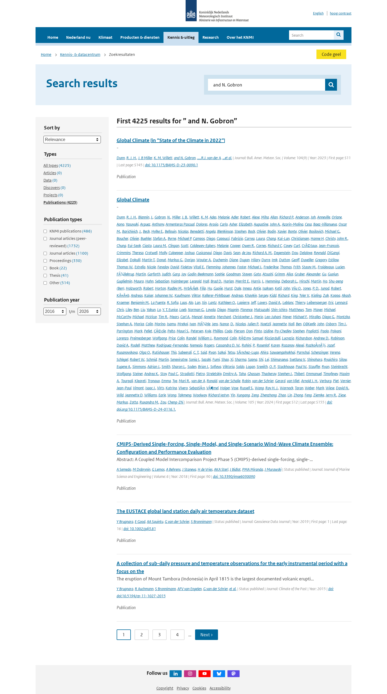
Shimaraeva (279, 359)
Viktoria (229, 366)
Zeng (255, 394)
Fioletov (186, 266)
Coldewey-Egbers (202, 245)
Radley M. (174, 288)
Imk (274, 259)
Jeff (253, 302)
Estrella (140, 266)
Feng (308, 394)
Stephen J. (285, 373)
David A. (275, 302)
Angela (211, 231)
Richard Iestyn (218, 394)
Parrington (125, 330)
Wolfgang (159, 338)
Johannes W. (164, 295)
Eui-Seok (134, 245)
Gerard (280, 380)
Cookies (199, 688)
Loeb (182, 309)
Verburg (325, 380)
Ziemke (318, 394)
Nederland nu (78, 37)
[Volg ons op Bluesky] (219, 673)
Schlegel (122, 359)
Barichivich (130, 231)
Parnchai (303, 352)
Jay (183, 273)
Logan (250, 366)
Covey (288, 245)
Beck (146, 231)
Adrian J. (153, 366)
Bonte (292, 231)
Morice (139, 323)
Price (172, 338)
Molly (163, 252)
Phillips (218, 330)
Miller (176, 217)
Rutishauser (160, 352)
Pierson (239, 330)
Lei (267, 359)
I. (263, 281)
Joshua (190, 252)
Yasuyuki (132, 224)
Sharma (240, 359)
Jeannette (279, 323)
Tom (308, 309)
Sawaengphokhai (282, 352)
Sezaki (206, 359)
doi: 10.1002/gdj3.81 (139, 528)
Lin (289, 394)
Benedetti (197, 231)
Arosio (213, 224)
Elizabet (122, 259)
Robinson (337, 338)
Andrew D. (321, 338)
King (294, 295)
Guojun (333, 273)
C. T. (196, 352)
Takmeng (184, 394)
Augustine (261, 224)
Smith (166, 366)
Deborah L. (289, 281)
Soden (191, 366)
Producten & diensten (140, 37)
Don (249, 330)
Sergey (263, 295)
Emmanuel (314, 373)
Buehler (146, 238)
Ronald (212, 380)
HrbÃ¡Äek (191, 288)
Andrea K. (151, 373)
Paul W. (301, 366)
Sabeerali (185, 352)
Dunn (121, 157)
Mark (138, 330)
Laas (183, 302)
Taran (299, 387)
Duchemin (220, 259)
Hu (209, 288)
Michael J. (255, 266)
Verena (335, 352)
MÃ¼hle (203, 323)
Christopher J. (243, 316)
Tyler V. (304, 295)
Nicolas (183, 231)
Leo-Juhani (273, 316)
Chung (121, 245)
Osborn (331, 323)
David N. (342, 387)
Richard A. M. (262, 252)
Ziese (342, 394)
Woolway (200, 394)
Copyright (164, 688)
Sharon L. (179, 366)
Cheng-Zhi (176, 402)
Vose (234, 387)
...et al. (227, 157)
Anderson (302, 217)
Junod (325, 288)
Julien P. (253, 323)
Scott (184, 245)
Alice (289, 273)
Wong (171, 394)
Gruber (300, 273)
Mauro (139, 281)
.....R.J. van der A (209, 157)
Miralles (315, 316)
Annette (209, 316)
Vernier (345, 380)
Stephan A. (124, 323)
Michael (329, 309)
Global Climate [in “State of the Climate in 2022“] (171, 140)
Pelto (171, 330)
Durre (265, 259)
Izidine (268, 330)
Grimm (280, 273)
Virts (160, 387)
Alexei (300, 345)
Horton (160, 288)
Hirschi (304, 281)
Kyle (208, 330)
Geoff (295, 259)
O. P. (272, 366)
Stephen (240, 231)
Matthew (148, 345)
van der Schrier (263, 380)
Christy (330, 238)
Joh (313, 217)
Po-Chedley (283, 330)
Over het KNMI (240, 37)
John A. (275, 224)
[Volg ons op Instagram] (190, 673)
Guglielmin (124, 281)
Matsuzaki (262, 309)
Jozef (331, 345)
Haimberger (179, 281)
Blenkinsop (225, 231)
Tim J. (342, 323)
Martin (141, 273)
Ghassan (253, 373)
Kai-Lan (283, 238)
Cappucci (223, 238)
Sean (236, 252)
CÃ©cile (160, 330)
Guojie (218, 288)
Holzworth (134, 288)
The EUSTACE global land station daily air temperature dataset (185, 511)
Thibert (299, 373)
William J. (205, 338)
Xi (231, 359)
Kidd (273, 295)
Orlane (337, 217)
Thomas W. (125, 266)
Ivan (193, 323)
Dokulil (135, 259)
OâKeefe (309, 323)
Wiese (330, 387)
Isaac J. (150, 387)
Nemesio (196, 345)
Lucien (340, 266)
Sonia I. (194, 359)
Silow (343, 359)
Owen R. (248, 245)
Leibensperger (317, 302)
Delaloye (306, 252)
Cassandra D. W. (228, 345)
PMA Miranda (252, 469)
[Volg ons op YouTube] (204, 673)
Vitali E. (199, 266)
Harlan (229, 281)
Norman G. (196, 309)
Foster (241, 266)
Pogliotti (312, 330)
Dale (237, 288)
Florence (246, 309)
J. (152, 217)
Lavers (262, 302)
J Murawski (273, 469)
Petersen (197, 330)
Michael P (184, 238)
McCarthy (124, 316)
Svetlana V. (298, 359)
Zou (163, 402)
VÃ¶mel (212, 387)
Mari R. (184, 380)
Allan (274, 217)
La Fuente (158, 302)
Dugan (245, 259)
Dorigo (190, 259)
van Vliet (293, 380)
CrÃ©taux (309, 245)
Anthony (158, 224)
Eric (331, 302)
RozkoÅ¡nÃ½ (316, 345)
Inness (247, 288)
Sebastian (162, 281)
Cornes (261, 245)
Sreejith (262, 366)
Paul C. (173, 373)
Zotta (134, 402)
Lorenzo (122, 338)
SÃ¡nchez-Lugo (248, 352)
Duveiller (307, 259)
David (174, 266)
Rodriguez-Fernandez (172, 345)
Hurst (228, 288)
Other (59, 282)
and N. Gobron (185, 157)
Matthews (296, 309)
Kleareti (140, 380)
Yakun (151, 309)
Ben (136, 309)
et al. (232, 588)
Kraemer (123, 302)
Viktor (196, 295)
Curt (297, 245)
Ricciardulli (272, 338)
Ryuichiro (331, 359)
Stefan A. (159, 238)
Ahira (264, 352)
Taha (242, 373)
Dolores (201, 224)
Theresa (137, 252)
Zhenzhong (268, 394)
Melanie (224, 217)
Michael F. (300, 316)
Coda (228, 330)
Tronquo (154, 380)
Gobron (160, 217)
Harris (255, 281)
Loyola (211, 309)
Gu (324, 273)
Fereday (163, 266)
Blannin (143, 217)
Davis (228, 252)
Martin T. (148, 259)
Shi (261, 359)
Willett (194, 217)
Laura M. (160, 245)
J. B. (185, 217)
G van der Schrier (177, 521)
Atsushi (267, 273)
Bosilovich (316, 231)
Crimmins (124, 252)
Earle (162, 394)
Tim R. (163, 316)
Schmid (151, 359)
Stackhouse (285, 366)
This (174, 352)
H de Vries (205, 469)
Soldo (240, 366)
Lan (197, 302)
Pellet (148, 330)
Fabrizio (237, 238)
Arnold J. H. (309, 380)
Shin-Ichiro (279, 309)
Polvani (335, 330)
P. (254, 345)
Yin (233, 394)
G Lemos (158, 469)
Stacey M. (309, 266)
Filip (203, 288)
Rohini (246, 345)
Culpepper (175, 252)
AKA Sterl (221, 469)
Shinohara (314, 359)
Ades (213, 217)
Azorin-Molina (292, 224)
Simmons (139, 366)
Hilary (255, 259)
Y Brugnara (125, 521)
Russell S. (246, 387)
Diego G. (328, 316)
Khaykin (251, 295)
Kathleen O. (227, 302)
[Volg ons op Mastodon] (233, 673)
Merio (258, 316)
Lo (159, 309)
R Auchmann (144, 588)
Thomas (286, 266)
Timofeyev (330, 373)
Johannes (229, 266)
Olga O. (145, 352)
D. (232, 323)
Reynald (320, 252)
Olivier (261, 231)
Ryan (212, 352)
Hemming (272, 281)
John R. (342, 238)
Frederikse (271, 266)
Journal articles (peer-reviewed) (68, 242)
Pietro (200, 373)
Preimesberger (140, 338)
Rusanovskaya (127, 352)
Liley (129, 309)
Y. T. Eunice (170, 309)
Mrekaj (182, 323)
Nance (224, 323)
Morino (160, 323)
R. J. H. (131, 157)
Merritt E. (242, 281)
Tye (174, 380)
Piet (336, 380)
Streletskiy (213, 373)
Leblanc (288, 302)
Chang (271, 238)
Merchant (224, 316)
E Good (140, 521)
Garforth (153, 273)
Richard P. (286, 217)
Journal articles (68, 253)
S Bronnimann (201, 521)
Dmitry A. (230, 373)
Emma (166, 380)
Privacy (183, 688)
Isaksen (267, 288)
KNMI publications (70, 231)
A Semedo (124, 469)
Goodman (233, 273)
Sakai (222, 352)
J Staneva (189, 469)
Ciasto (147, 245)
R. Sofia (172, 302)
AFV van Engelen (189, 588)
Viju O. (296, 288)
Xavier (281, 231)
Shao (225, 359)
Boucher (122, 238)
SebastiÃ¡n (197, 387)
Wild (120, 394)
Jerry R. (331, 394)
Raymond (221, 338)
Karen (275, 345)
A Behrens (173, 469)
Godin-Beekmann (200, 273)
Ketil (278, 288)
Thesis (58, 275)
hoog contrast (340, 13)
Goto (257, 273)
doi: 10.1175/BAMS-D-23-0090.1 (171, 164)
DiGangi (333, 252)
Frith (296, 266)
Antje (257, 288)
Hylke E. (157, 231)
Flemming (213, 266)
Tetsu (231, 352)
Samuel (257, 338)
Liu (143, 309)
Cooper (235, 245)
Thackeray (268, 373)
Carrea (250, 238)
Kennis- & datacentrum (80, 54)
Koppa (335, 295)
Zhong (298, 394)
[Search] (339, 35)
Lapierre (243, 302)
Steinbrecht (339, 366)
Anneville (323, 217)
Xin (204, 302)
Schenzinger (319, 352)
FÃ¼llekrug (125, 273)
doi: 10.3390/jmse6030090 (234, 476)
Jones (307, 288)
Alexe (256, 217)
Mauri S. (183, 330)
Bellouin (170, 231)
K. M (204, 217)
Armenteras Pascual (180, 224)
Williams (150, 394)
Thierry (300, 302)
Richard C (275, 245)
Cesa (308, 224)
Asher (233, 224)
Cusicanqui (204, 252)
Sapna (252, 359)
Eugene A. (124, 366)
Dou (295, 252)
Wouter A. (203, 259)
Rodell (135, 345)
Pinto (258, 330)
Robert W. (137, 359)
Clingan (173, 245)
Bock (251, 231)
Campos (199, 238)
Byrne (172, 238)
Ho (325, 281)
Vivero (183, 387)
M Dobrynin (141, 469)
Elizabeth (245, 224)
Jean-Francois (329, 245)
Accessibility (220, 688)
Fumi (216, 359)
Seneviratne (178, 359)
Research (210, 37)
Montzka (343, 316)
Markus (122, 402)
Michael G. (332, 231)
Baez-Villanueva (325, 224)
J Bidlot (235, 469)
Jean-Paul (124, 387)
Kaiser (148, 295)
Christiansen (300, 238)
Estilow (333, 259)
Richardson (304, 338)
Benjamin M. (140, 302)
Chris (120, 309)
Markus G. (175, 259)
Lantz (212, 302)
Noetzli (265, 323)
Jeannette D (134, 394)
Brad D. (216, 281)
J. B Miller (145, 157)
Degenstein (282, 252)
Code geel (331, 54)
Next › (206, 635)
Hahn (149, 281)
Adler (235, 217)
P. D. (315, 288)
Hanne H (317, 238)
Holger (225, 387)
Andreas (137, 295)
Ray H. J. (271, 387)
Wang (259, 387)
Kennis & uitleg (181, 37)
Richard (283, 295)
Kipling (316, 295)
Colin (149, 323)
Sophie (220, 273)
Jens (215, 323)
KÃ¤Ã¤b (123, 295)
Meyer (286, 316)
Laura (260, 238)
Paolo (324, 330)
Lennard (341, 302)
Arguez (145, 224)
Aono (120, 224)
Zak (326, 295)
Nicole (151, 266)
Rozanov (287, 345)
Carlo (224, 224)
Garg (176, 273)
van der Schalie (229, 380)
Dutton (284, 259)
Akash (346, 295)
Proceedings (65, 260)
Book (58, 267)
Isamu (171, 323)
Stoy (163, 373)
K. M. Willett (163, 157)
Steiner (138, 373)
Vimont (138, 387)
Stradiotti (187, 373)
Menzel (197, 316)
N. (169, 217)
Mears (174, 316)
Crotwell (151, 252)
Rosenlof (263, 345)
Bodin (271, 231)
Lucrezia (288, 338)
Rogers (209, 345)
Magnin (233, 309)
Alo (190, 302)
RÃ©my (245, 338)
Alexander (313, 273)
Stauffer (314, 366)
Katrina (171, 387)
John (286, 288)
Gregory (321, 259)
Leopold (195, 281)
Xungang (243, 394)
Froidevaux (326, 266)
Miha (265, 217)
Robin (246, 380)
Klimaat (105, 37)
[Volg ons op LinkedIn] (175, 673)
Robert (245, 217)
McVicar (151, 316)
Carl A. (185, 316)
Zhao (282, 394)
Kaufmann (182, 295)
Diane (233, 259)
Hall (206, 281)
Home (52, 37)
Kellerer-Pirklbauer (216, 295)
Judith (166, 273)
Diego (210, 238)
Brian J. (203, 366)
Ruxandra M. (149, 402)
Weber (309, 387)
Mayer (317, 309)
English (318, 13)
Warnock (286, 387)
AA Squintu (155, 521)
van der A (198, 380)
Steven (247, 273)
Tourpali (127, 380)
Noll (291, 323)
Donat (161, 259)
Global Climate (133, 200)
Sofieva (215, 366)
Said (204, 352)
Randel (191, 338)
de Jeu (246, 252)
